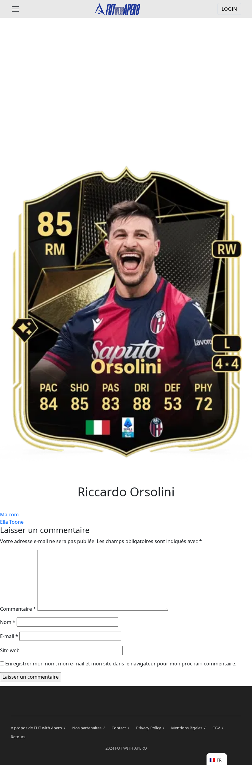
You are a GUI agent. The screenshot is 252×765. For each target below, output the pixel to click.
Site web (10, 650)
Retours (18, 736)
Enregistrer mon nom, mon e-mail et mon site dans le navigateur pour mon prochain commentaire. (120, 663)
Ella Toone (12, 522)
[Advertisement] (126, 71)
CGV (218, 728)
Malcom (9, 514)
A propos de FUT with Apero (39, 728)
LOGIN (229, 9)
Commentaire (18, 608)
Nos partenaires (89, 728)
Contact (121, 728)
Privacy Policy (151, 728)
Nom (7, 622)
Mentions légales (189, 728)
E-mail (9, 636)
